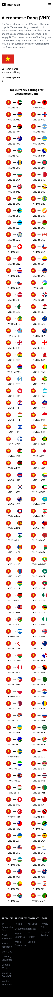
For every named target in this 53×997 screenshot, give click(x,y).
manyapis (14, 4)
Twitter (31, 936)
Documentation (23, 928)
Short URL (7, 951)
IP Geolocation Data (8, 927)
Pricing (18, 923)
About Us (32, 923)
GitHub (31, 941)
